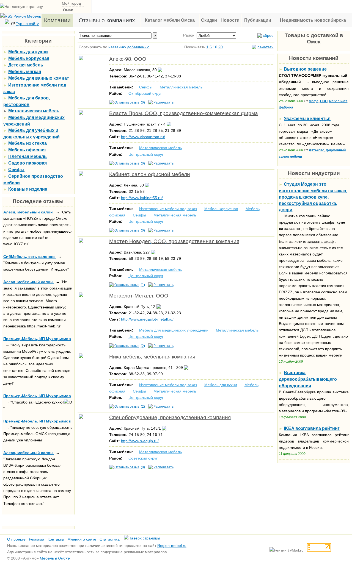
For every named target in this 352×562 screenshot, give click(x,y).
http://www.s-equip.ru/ (140, 441)
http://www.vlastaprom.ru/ (143, 137)
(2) (143, 346)
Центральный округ (145, 154)
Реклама (36, 539)
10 (215, 47)
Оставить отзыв (126, 102)
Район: (189, 35)
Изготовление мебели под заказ (168, 209)
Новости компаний (314, 58)
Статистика (110, 539)
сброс (268, 35)
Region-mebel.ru (171, 545)
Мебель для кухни (220, 385)
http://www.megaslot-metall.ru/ (147, 319)
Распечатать (163, 102)
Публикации (257, 20)
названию (117, 47)
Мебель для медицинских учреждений (173, 330)
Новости (230, 20)
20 (220, 47)
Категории (38, 41)
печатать (265, 47)
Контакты (56, 539)
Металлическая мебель (181, 87)
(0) (143, 102)
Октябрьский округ (145, 93)
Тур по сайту (27, 23)
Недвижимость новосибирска (313, 20)
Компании (57, 20)
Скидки (209, 20)
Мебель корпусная (221, 209)
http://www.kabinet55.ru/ (142, 198)
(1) (143, 285)
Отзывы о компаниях (107, 20)
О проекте (17, 539)
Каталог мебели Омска (170, 20)
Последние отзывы (38, 201)
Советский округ (143, 458)
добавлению (138, 47)
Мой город (71, 3)
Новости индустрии (314, 173)
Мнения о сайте (81, 539)
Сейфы (145, 87)
